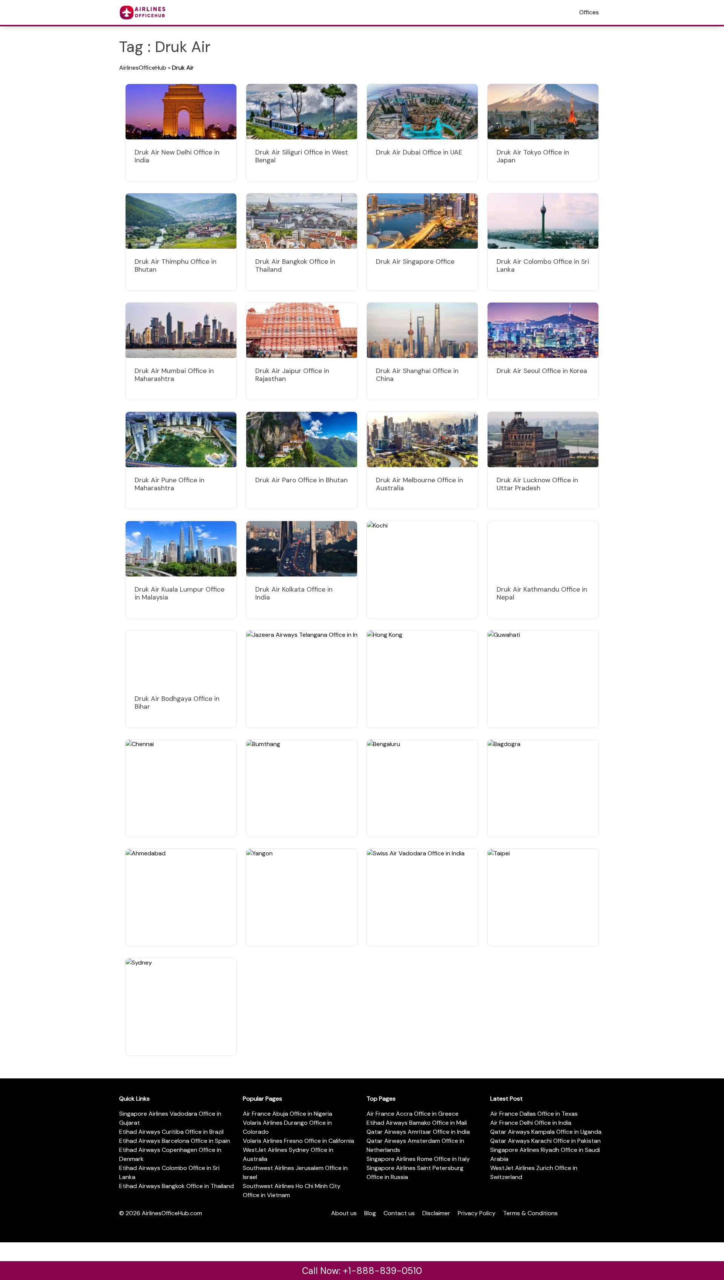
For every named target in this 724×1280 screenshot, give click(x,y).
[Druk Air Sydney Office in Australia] (181, 1007)
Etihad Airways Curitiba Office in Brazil (171, 1132)
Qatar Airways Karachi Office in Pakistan (545, 1141)
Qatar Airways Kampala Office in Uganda (545, 1132)
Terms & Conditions (530, 1213)
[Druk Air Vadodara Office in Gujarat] (422, 898)
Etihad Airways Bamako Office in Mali (417, 1123)
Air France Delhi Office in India (530, 1123)
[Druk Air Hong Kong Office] (422, 679)
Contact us (399, 1213)
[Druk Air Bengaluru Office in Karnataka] (422, 788)
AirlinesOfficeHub (142, 68)
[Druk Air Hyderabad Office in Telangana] (301, 679)
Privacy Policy (476, 1213)
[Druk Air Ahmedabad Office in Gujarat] (181, 898)
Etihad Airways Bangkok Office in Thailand (176, 1186)
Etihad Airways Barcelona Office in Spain (174, 1141)
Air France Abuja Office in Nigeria (287, 1114)
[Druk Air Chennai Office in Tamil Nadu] (181, 788)
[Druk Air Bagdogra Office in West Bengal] (543, 788)
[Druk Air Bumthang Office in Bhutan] (301, 788)
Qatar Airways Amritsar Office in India (418, 1132)
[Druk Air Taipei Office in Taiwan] (543, 898)
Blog (370, 1213)
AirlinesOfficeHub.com (172, 1213)
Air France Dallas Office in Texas (534, 1114)
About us (344, 1213)
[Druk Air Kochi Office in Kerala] (422, 570)
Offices (589, 12)
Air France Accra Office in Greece (413, 1114)
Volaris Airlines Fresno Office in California (298, 1141)
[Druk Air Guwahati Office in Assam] (543, 679)
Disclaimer (436, 1213)
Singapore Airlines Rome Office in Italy (418, 1159)
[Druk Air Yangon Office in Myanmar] (301, 898)
